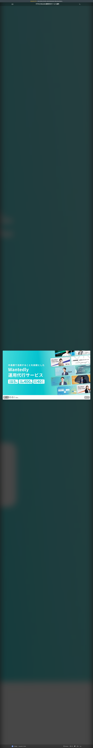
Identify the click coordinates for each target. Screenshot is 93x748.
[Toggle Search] (79, 4)
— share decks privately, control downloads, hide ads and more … (46, 1)
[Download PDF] (81, 746)
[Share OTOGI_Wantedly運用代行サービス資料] (74, 746)
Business (66, 746)
